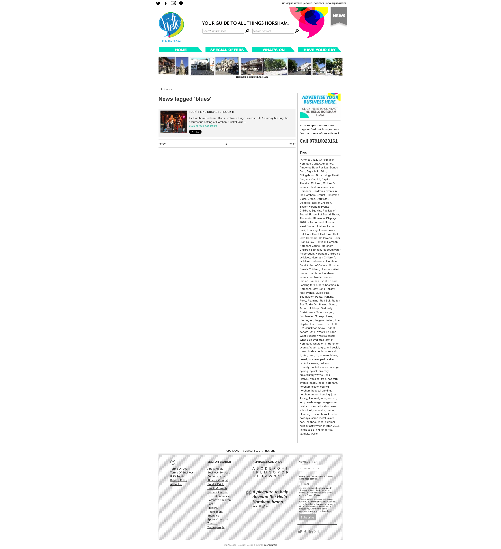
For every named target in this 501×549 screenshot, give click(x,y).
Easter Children (321, 202)
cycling (304, 371)
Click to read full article (203, 126)
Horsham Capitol (310, 245)
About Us (176, 484)
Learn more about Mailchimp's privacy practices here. (315, 510)
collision (325, 363)
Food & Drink (215, 484)
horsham (331, 382)
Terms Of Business (182, 472)
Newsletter (308, 461)
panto (330, 410)
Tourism (212, 523)
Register (340, 3)
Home (285, 3)
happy (313, 382)
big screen (322, 355)
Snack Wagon (324, 312)
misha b (304, 406)
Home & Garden (217, 492)
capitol (304, 363)
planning (305, 414)
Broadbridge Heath (328, 175)
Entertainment (216, 476)
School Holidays (309, 308)
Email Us (173, 3)
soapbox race (315, 421)
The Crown (316, 324)
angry (321, 347)
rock (327, 414)
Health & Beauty (217, 488)
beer (311, 355)
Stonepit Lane (323, 316)
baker (303, 351)
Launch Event (318, 281)
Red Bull (325, 300)
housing (325, 394)
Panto (318, 296)
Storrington (306, 320)
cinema (313, 363)
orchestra (319, 410)
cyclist (313, 371)
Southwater (307, 316)
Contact (319, 3)
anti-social (332, 347)
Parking (328, 296)
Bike (323, 171)
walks (314, 433)
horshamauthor (309, 394)
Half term (326, 234)
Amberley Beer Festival (314, 167)
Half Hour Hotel (309, 234)
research (317, 414)
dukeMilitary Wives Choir (315, 374)
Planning (313, 300)
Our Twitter (158, 3)
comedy (304, 367)
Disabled (305, 202)
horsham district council (314, 386)
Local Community (218, 496)
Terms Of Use (178, 468)
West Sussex (308, 335)
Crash (311, 198)
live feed (314, 398)
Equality (316, 210)
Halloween (325, 237)
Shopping (213, 515)
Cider (303, 198)
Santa (332, 304)
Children (316, 183)
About (308, 3)
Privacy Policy (178, 480)
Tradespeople (215, 527)
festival (304, 378)
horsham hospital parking (315, 390)
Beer (302, 171)
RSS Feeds (296, 3)
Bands (334, 167)
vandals (304, 433)
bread (303, 359)
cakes (330, 359)
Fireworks (306, 218)
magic (318, 402)
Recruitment (215, 511)
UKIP (313, 331)
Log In (330, 3)
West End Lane (326, 331)
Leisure (333, 281)
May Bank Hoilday (324, 288)
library (303, 398)
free (323, 378)
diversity (324, 371)
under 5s (326, 429)
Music (319, 292)
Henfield (320, 241)
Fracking (312, 230)
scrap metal (318, 417)
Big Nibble (313, 171)
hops (321, 382)
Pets (210, 503)
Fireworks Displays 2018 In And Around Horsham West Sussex (318, 222)
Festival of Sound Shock (324, 214)
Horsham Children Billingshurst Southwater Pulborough (320, 249)
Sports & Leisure (217, 519)
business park (317, 359)
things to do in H (310, 429)
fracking (315, 378)
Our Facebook (165, 3)
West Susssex (326, 335)
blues (333, 355)
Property (212, 507)
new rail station (320, 406)
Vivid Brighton (270, 545)
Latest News (165, 89)
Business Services (218, 472)
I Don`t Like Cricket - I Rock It (212, 111)
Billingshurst (307, 175)
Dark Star (322, 198)
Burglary (305, 179)
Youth (312, 347)
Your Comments (181, 3)
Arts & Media (215, 468)
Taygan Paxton (324, 320)
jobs (333, 394)
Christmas (332, 194)
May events (307, 292)
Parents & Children (219, 499)
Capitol (315, 179)
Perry (303, 300)
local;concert (328, 398)
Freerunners (327, 230)
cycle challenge (329, 367)
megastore (330, 402)
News (338, 18)
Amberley (327, 163)
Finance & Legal (217, 480)
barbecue (314, 351)
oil (310, 410)
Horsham (333, 241)
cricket (315, 367)
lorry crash (306, 402)
